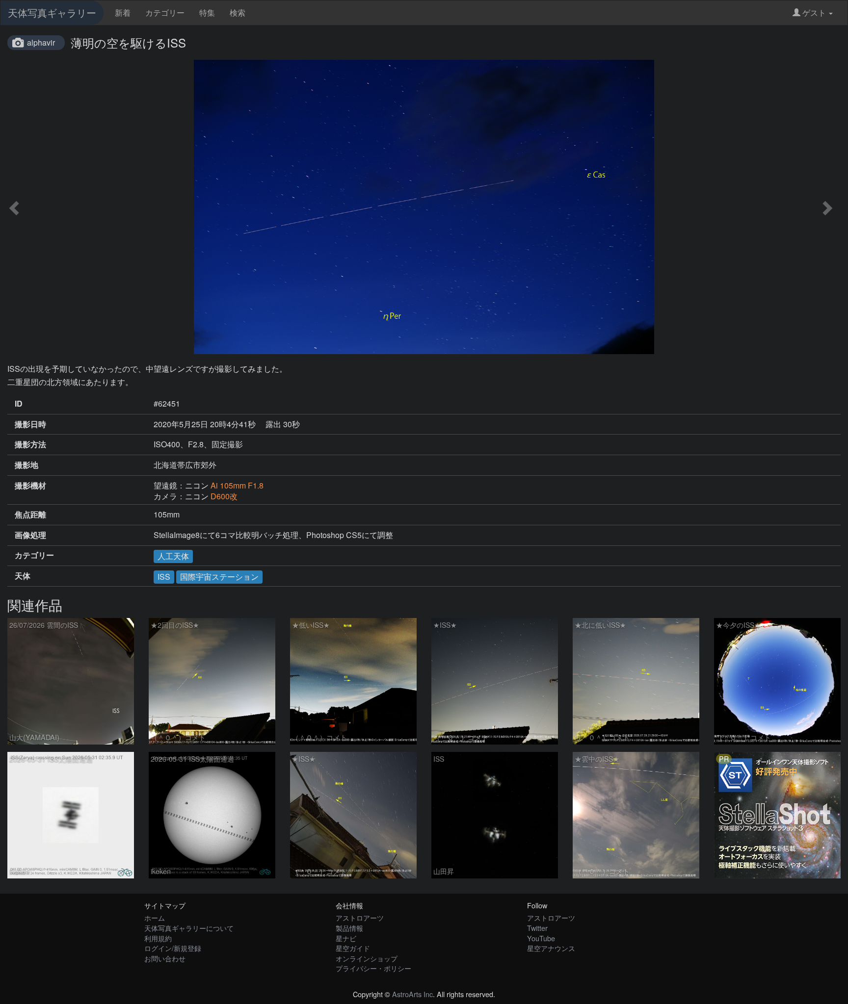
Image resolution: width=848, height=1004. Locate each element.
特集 (207, 12)
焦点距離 (30, 514)
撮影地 (26, 465)
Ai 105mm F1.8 (237, 485)
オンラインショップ (367, 958)
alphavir (41, 42)
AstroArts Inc (412, 994)
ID (19, 403)
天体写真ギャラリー (52, 12)
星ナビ (346, 938)
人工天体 (173, 556)
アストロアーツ (360, 917)
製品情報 (349, 928)
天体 (22, 575)
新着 (123, 12)
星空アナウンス (551, 948)
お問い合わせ (165, 958)
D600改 (224, 496)
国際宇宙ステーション (219, 576)
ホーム (154, 917)
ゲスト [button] (814, 12)
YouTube (541, 938)
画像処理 (30, 535)
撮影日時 (30, 424)
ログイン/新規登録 (172, 948)
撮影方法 (30, 444)
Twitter (537, 928)
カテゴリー (165, 12)
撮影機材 (30, 485)
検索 (237, 12)
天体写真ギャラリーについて (189, 928)
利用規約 (158, 938)
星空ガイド (353, 948)
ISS (164, 576)
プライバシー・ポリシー (373, 968)
